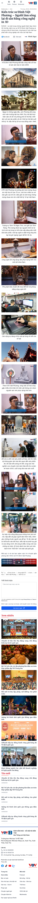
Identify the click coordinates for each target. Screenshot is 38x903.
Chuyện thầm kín (6, 894)
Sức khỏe (22, 888)
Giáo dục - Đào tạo (25, 881)
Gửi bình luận (17, 608)
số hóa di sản (11, 572)
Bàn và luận (4, 878)
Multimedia (21, 4)
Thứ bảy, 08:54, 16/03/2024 (28, 9)
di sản (30, 572)
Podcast (14, 4)
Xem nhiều (4, 875)
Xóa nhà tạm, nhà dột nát (9, 881)
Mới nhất (22, 871)
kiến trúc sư (22, 574)
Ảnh (11, 9)
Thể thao (22, 884)
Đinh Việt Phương (11, 574)
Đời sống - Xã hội (25, 878)
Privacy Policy (27, 599)
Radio (9, 4)
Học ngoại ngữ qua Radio (9, 897)
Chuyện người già (6, 891)
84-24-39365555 (9, 850)
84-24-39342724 (9, 852)
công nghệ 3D (22, 572)
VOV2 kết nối (23, 891)
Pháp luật (4, 888)
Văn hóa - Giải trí (6, 884)
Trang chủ (4, 871)
